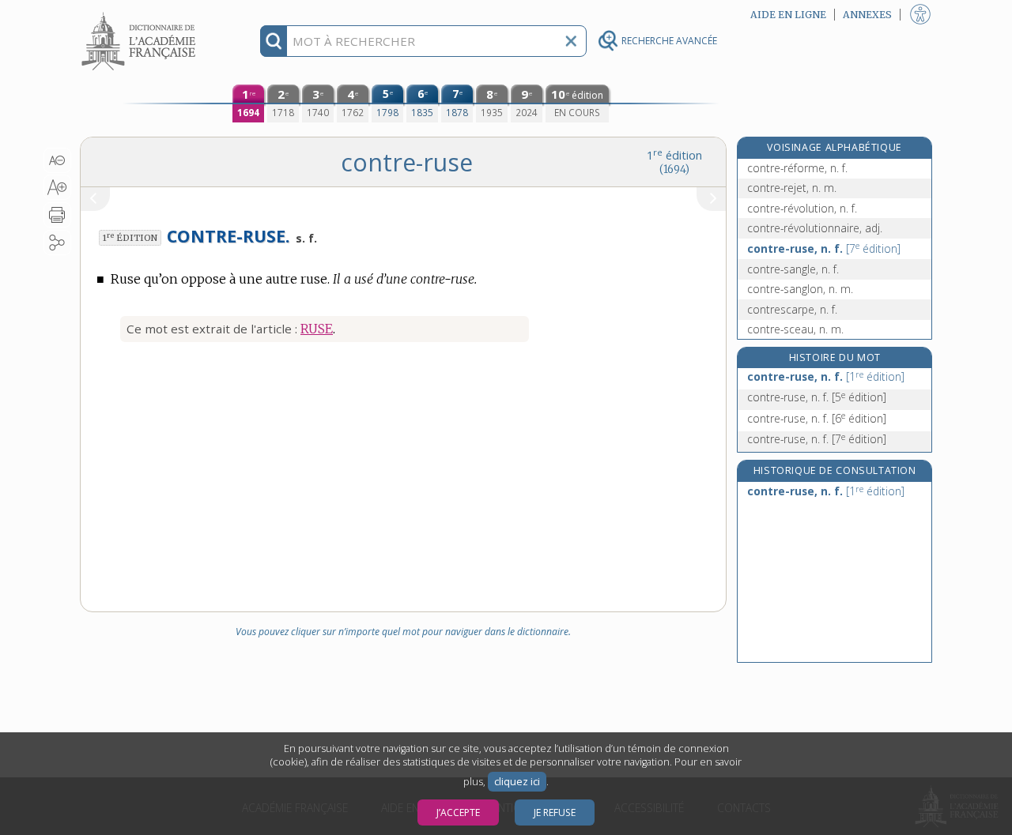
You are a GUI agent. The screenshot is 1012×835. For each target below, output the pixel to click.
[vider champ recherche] (571, 41)
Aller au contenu (141, 14)
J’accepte (458, 812)
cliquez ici (517, 781)
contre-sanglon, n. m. (800, 288)
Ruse (316, 329)
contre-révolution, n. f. (802, 208)
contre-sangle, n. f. (793, 268)
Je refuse (555, 812)
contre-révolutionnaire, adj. (814, 227)
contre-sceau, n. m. (795, 329)
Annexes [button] (867, 15)
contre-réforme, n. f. (797, 167)
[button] (57, 160)
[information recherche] (274, 41)
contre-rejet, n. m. (791, 187)
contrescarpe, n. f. (792, 309)
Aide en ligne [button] (788, 15)
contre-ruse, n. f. (824, 248)
